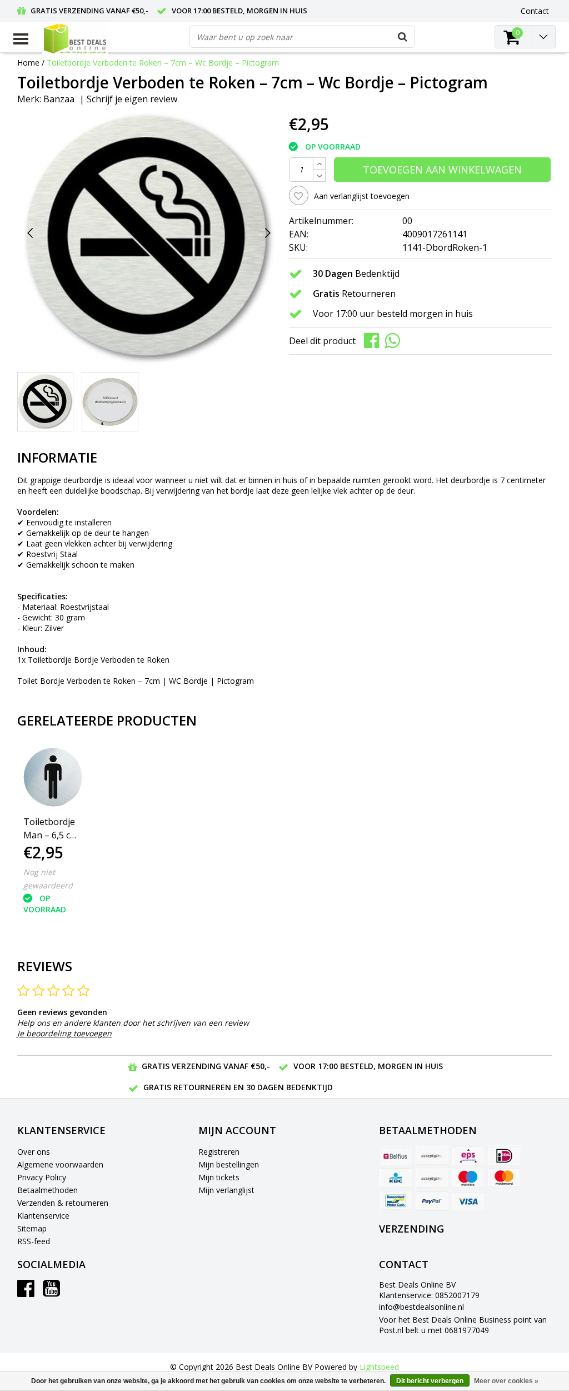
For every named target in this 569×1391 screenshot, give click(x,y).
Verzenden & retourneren (62, 1203)
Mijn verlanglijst (226, 1190)
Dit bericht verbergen (429, 1381)
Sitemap (32, 1228)
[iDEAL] (504, 1155)
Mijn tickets (218, 1177)
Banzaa (58, 99)
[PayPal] (431, 1201)
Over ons (33, 1151)
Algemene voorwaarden (60, 1164)
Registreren (218, 1151)
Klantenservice (43, 1215)
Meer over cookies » (506, 1381)
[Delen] (374, 340)
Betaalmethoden (47, 1190)
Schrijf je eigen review (132, 99)
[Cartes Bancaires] (431, 1155)
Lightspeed (379, 1367)
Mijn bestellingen (228, 1164)
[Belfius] (395, 1155)
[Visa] (468, 1201)
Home (28, 62)
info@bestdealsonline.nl (421, 1306)
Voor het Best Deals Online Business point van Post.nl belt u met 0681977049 (463, 1324)
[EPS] (468, 1155)
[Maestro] (468, 1178)
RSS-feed (33, 1241)
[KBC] (395, 1178)
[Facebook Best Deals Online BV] (25, 1292)
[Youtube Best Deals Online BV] (51, 1292)
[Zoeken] (403, 37)
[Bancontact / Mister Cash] (395, 1201)
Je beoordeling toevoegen (64, 1033)
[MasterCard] (504, 1178)
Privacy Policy (41, 1177)
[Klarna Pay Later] (431, 1178)
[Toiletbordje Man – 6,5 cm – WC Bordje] (52, 777)
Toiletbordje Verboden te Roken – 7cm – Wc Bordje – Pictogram (163, 62)
